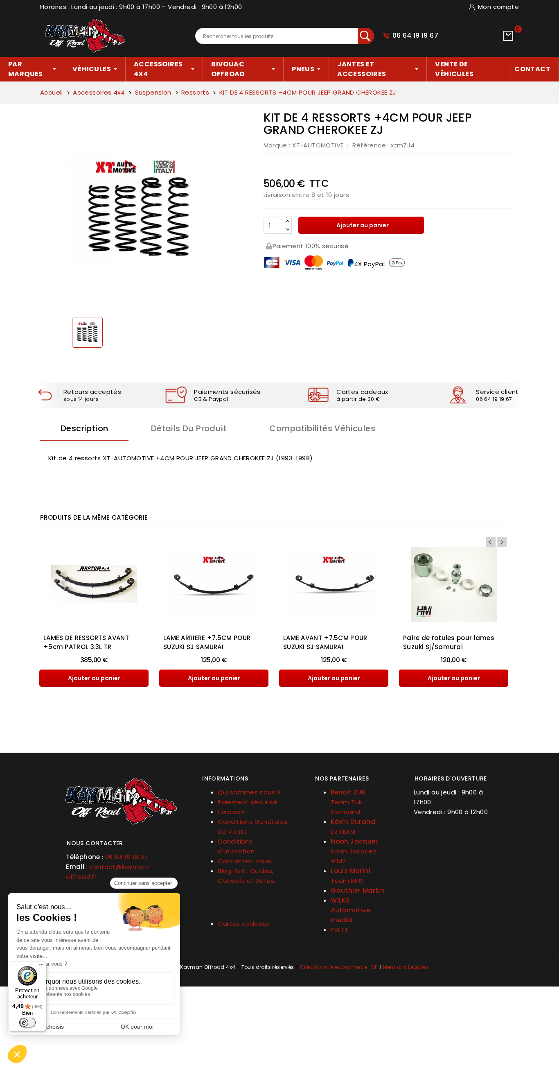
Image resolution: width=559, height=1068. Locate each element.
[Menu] (41, 966)
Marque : (277, 145)
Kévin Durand (353, 821)
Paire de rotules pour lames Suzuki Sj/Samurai (448, 642)
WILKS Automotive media (350, 910)
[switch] (27, 1022)
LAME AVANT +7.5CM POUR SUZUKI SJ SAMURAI (325, 642)
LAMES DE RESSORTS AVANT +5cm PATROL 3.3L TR (86, 642)
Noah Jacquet (355, 841)
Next (502, 542)
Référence (369, 145)
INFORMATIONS (225, 778)
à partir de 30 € (358, 399)
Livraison (231, 812)
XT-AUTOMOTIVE (317, 145)
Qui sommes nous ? (249, 792)
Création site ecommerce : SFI (339, 967)
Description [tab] (84, 428)
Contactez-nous (245, 861)
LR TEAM (343, 831)
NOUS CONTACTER (95, 843)
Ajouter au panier (362, 225)
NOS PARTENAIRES (342, 778)
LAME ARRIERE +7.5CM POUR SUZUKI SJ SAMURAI (206, 642)
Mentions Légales (405, 967)
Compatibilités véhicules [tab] (322, 428)
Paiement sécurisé (247, 802)
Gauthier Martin (357, 890)
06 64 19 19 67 (415, 35)
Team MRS (347, 880)
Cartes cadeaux (362, 391)
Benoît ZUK (348, 792)
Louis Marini (350, 871)
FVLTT (339, 929)
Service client (497, 391)
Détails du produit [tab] (189, 428)
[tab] (121, 840)
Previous (491, 542)
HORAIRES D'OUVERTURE (451, 778)
